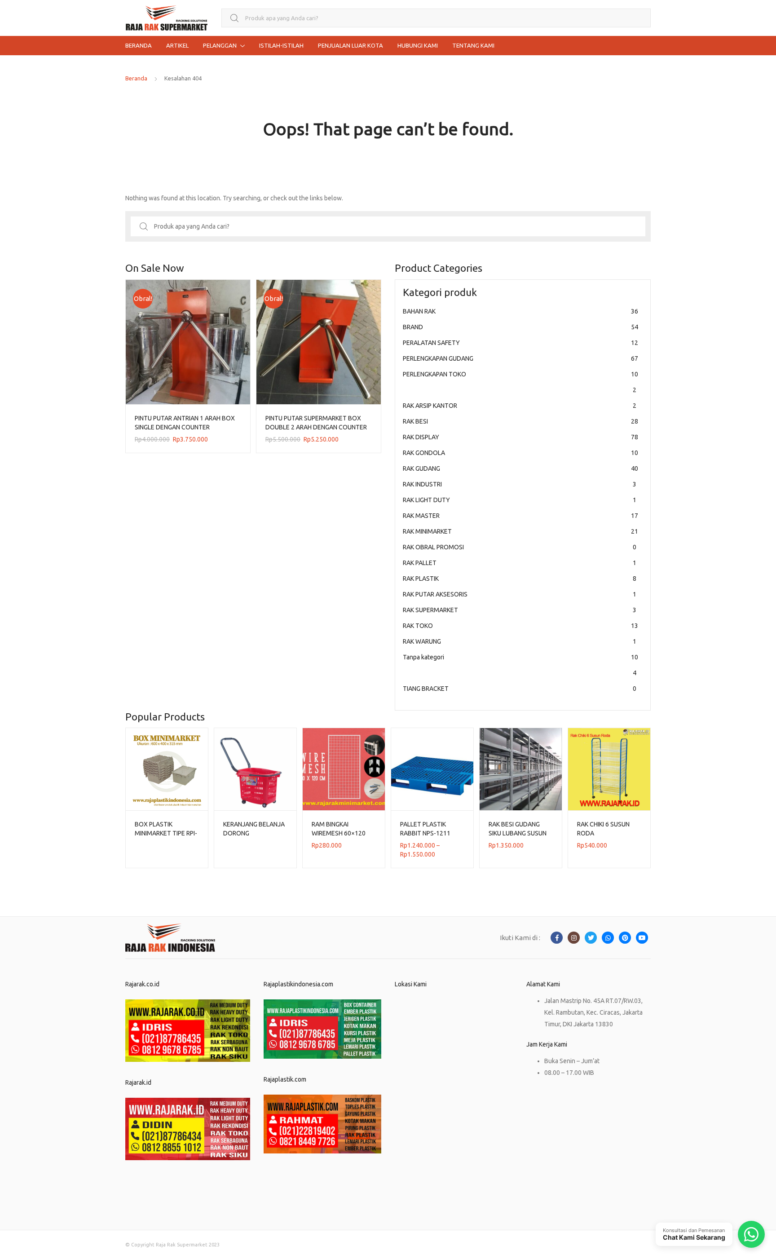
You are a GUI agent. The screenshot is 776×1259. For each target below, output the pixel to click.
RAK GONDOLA (520, 452)
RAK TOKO (520, 625)
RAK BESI (520, 421)
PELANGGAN (220, 45)
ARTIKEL (177, 45)
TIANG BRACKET (519, 688)
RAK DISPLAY (520, 437)
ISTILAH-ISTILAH (281, 45)
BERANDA (138, 45)
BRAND (520, 327)
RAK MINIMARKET (520, 531)
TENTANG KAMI (473, 45)
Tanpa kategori (520, 665)
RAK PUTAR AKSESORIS (519, 594)
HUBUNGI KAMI (417, 45)
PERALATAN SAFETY (520, 342)
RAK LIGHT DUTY (519, 500)
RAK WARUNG (519, 641)
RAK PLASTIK (519, 578)
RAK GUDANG (520, 468)
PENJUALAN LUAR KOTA (350, 45)
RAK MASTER (520, 515)
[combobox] (436, 18)
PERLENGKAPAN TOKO (520, 382)
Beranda (136, 78)
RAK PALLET (519, 562)
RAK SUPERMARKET (519, 610)
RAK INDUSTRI (519, 484)
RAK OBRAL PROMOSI (519, 547)
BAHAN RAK (520, 311)
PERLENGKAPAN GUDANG (520, 358)
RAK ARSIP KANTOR (519, 405)
